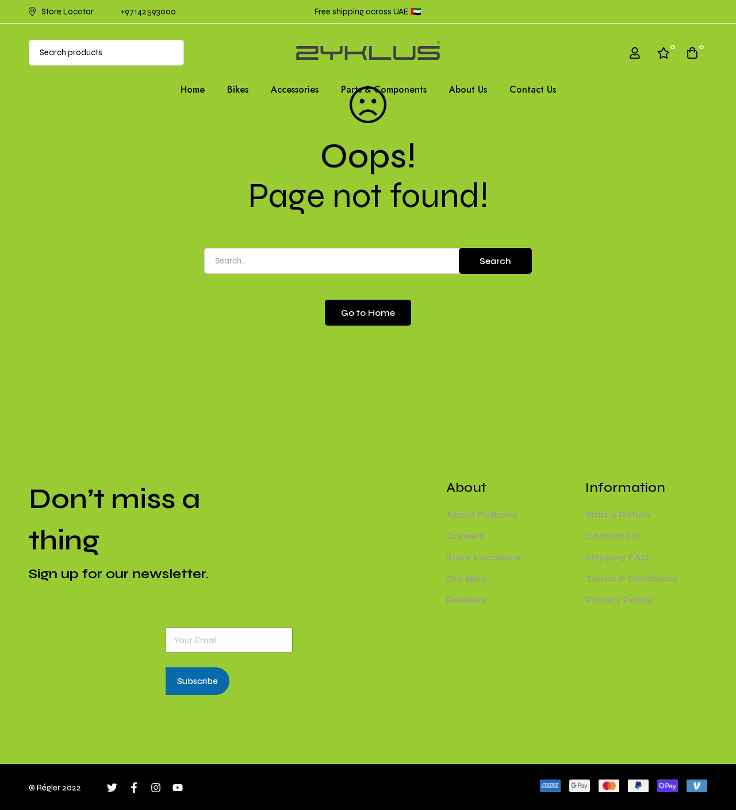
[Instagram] (156, 787)
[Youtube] (177, 787)
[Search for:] (368, 260)
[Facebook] (134, 787)
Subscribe (197, 681)
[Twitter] (112, 787)
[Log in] (634, 53)
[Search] (171, 53)
